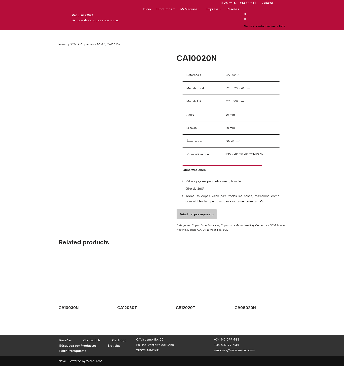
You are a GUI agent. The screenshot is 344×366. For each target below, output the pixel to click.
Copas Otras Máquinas (205, 225)
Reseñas (233, 9)
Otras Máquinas (211, 229)
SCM (73, 44)
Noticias (114, 345)
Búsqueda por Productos (78, 345)
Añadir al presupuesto (197, 214)
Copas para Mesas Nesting (237, 225)
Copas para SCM (91, 44)
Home (62, 44)
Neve (62, 361)
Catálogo (119, 340)
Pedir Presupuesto (73, 351)
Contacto (268, 2)
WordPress (94, 361)
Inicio (147, 9)
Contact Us (92, 340)
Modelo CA (194, 229)
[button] (174, 9)
